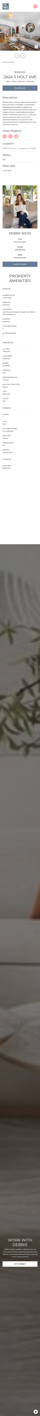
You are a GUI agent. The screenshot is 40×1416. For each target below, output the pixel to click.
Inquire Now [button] (20, 88)
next (22, 55)
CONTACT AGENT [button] (20, 264)
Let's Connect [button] (20, 1264)
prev (17, 55)
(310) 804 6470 (20, 250)
